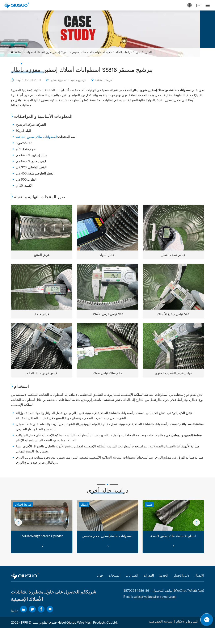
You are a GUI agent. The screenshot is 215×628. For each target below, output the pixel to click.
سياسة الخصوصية (161, 621)
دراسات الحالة (123, 52)
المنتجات (114, 575)
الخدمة (163, 575)
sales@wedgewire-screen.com (155, 596)
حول (137, 52)
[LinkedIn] (23, 609)
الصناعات (132, 575)
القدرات (148, 575)
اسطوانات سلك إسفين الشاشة (36, 137)
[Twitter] (32, 609)
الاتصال (199, 575)
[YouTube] (50, 609)
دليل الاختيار (181, 575)
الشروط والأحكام (187, 621)
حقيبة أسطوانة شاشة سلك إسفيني (92, 52)
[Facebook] (41, 609)
